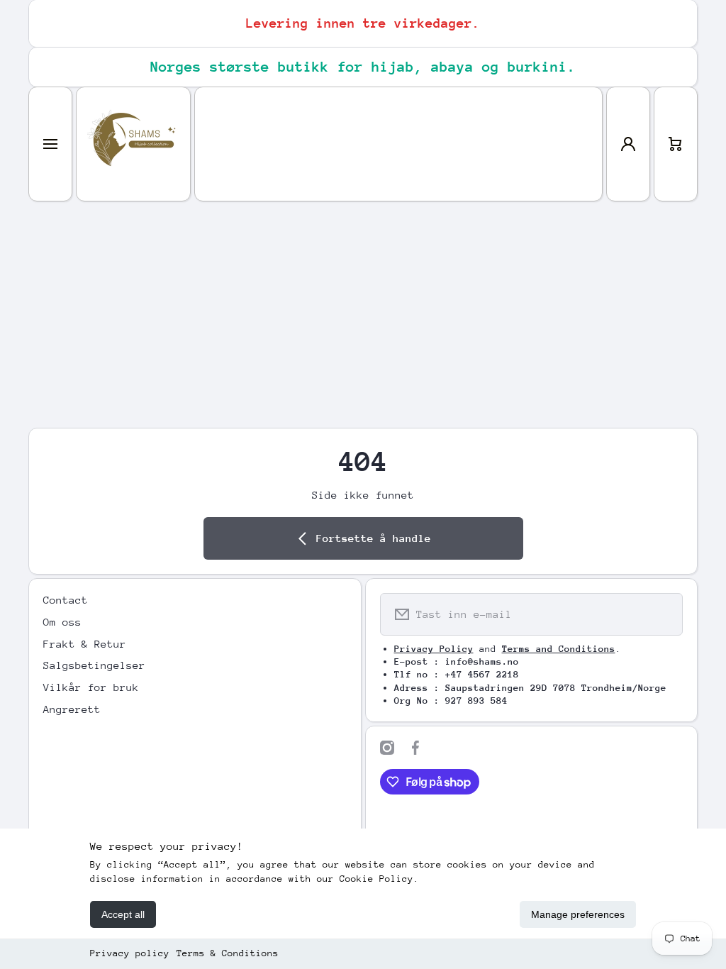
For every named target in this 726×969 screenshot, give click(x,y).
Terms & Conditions (228, 953)
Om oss (62, 622)
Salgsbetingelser (94, 665)
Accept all (123, 914)
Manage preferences (578, 914)
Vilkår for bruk (91, 687)
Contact (65, 600)
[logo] (133, 144)
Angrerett (72, 709)
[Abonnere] (663, 614)
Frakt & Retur (84, 644)
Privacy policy (129, 953)
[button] (675, 144)
